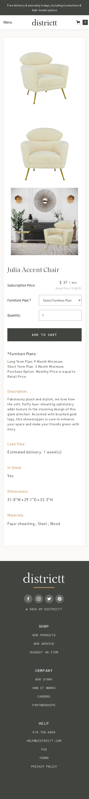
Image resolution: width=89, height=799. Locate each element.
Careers (43, 696)
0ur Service (44, 643)
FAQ (44, 749)
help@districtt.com (44, 741)
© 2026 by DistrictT (44, 609)
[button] (8, 22)
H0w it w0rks (44, 688)
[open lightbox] (44, 78)
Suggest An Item (44, 652)
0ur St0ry (43, 679)
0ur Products (44, 635)
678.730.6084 (44, 732)
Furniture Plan (17, 300)
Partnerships (44, 705)
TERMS (44, 758)
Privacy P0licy (44, 766)
